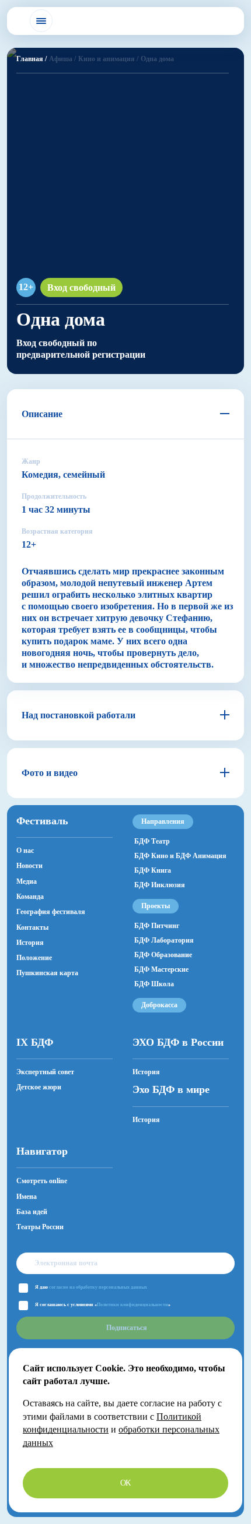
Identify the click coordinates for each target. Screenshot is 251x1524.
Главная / (31, 59)
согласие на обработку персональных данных (98, 1287)
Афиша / (62, 59)
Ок (125, 1483)
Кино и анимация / (108, 59)
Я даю (91, 1287)
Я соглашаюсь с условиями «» (102, 1304)
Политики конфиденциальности (132, 1304)
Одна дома (157, 59)
